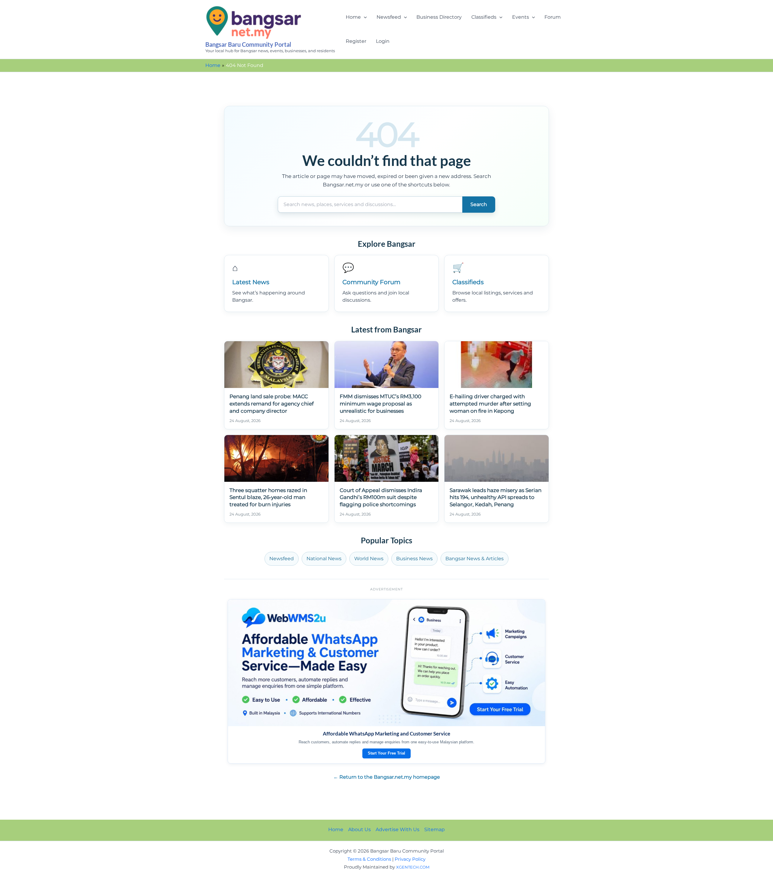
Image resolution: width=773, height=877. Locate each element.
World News (368, 558)
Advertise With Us (397, 829)
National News (324, 558)
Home (353, 17)
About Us (359, 829)
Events (520, 17)
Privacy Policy (410, 859)
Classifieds (483, 17)
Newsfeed (389, 17)
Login (383, 41)
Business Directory (439, 17)
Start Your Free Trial (386, 753)
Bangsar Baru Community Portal (248, 44)
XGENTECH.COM (412, 867)
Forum (552, 17)
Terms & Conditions (369, 859)
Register (356, 41)
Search (478, 204)
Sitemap (434, 829)
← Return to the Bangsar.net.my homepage (386, 777)
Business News (414, 558)
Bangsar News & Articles (474, 558)
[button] (364, 17)
